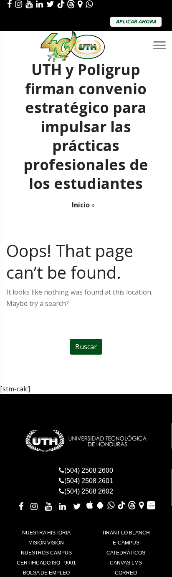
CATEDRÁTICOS (125, 553)
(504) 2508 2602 (88, 491)
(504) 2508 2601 (88, 480)
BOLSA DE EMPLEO (46, 573)
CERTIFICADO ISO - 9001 (46, 563)
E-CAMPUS (126, 543)
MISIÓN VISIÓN (46, 543)
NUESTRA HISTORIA (46, 533)
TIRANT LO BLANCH (126, 533)
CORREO (126, 573)
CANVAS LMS (126, 563)
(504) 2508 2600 (88, 470)
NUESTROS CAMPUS (46, 553)
